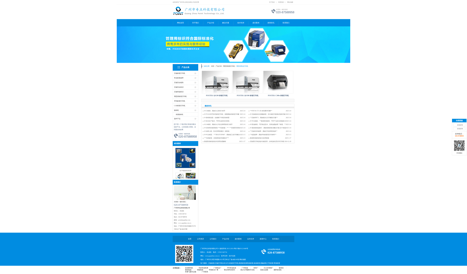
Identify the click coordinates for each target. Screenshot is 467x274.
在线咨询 (460, 125)
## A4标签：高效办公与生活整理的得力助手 (218, 124)
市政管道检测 (203, 268)
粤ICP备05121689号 (241, 248)
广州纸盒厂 (217, 268)
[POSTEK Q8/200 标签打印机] (217, 82)
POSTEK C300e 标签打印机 (278, 95)
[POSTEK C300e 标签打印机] (278, 82)
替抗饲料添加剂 (229, 270)
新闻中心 (263, 239)
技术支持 (240, 23)
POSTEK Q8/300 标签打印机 (247, 95)
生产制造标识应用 (185, 170)
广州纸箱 (245, 268)
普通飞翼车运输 (190, 272)
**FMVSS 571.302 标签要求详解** (261, 111)
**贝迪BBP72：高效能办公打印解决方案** (264, 117)
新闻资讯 (271, 23)
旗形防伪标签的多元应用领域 (259, 138)
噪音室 (281, 268)
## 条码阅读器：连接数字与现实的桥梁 (216, 117)
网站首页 (180, 23)
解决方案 (225, 23)
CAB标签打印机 (179, 106)
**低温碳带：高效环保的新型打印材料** (263, 134)
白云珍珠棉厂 (268, 268)
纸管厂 (256, 268)
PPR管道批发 (231, 268)
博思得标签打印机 (180, 96)
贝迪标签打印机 (179, 73)
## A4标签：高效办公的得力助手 (214, 111)
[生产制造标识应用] (185, 167)
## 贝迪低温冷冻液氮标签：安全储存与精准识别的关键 (267, 114)
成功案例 (255, 23)
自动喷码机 (189, 268)
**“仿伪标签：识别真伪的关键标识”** (216, 138)
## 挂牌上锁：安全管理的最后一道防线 (216, 131)
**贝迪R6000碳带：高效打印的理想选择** (263, 131)
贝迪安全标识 (179, 87)
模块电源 (188, 270)
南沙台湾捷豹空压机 (247, 270)
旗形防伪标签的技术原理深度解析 (215, 141)
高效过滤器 (264, 270)
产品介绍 (210, 23)
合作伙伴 (250, 239)
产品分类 (185, 67)
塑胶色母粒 (278, 270)
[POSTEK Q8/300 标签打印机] (248, 82)
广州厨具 (205, 272)
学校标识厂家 (213, 270)
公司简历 (200, 239)
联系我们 (281, 2)
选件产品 (177, 119)
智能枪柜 (200, 270)
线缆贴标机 (179, 114)
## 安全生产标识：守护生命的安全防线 (216, 121)
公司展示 (213, 239)
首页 (212, 66)
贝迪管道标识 (179, 92)
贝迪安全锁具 (179, 82)
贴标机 (176, 110)
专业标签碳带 (179, 78)
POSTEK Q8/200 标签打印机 (217, 95)
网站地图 (290, 2)
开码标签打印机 (179, 101)
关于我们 (272, 2)
